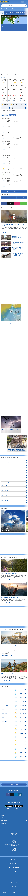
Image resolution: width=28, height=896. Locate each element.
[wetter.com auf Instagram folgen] (20, 794)
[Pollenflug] (22, 2)
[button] (14, 190)
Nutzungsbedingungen (14, 886)
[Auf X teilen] (10, 203)
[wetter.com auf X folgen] (12, 794)
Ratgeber (3, 826)
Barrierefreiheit (14, 882)
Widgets (3, 817)
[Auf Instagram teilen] (17, 203)
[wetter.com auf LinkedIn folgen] (16, 794)
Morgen (7, 12)
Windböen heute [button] (4, 322)
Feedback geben (12, 29)
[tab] (4, 115)
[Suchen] (25, 5)
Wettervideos (4, 823)
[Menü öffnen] (26, 1)
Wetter (2, 815)
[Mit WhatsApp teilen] (23, 203)
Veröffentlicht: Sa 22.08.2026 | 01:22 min (9, 230)
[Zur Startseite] (5, 1)
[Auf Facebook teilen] (4, 203)
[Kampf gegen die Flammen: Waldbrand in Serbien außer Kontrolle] (14, 216)
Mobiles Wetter (4, 820)
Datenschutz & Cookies (14, 863)
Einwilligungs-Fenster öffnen (14, 867)
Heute (2, 12)
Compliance (14, 878)
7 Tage (23, 12)
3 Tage (11, 12)
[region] (14, 153)
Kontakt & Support (14, 871)
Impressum (14, 874)
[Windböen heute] (14, 312)
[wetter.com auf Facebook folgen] (8, 794)
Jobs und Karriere (14, 859)
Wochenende (18, 12)
